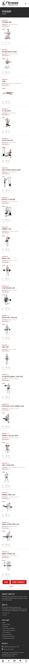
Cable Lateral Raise (8, 465)
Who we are (6, 613)
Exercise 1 (5, 20)
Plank (3, 81)
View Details (5, 26)
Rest (9, 44)
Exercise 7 (5, 197)
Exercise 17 (5, 492)
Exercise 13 (5, 374)
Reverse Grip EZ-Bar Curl (9, 317)
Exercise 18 (5, 522)
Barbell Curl (6, 258)
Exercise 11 (5, 315)
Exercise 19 (5, 552)
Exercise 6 (5, 168)
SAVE (6, 582)
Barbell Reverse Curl (8, 554)
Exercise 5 (5, 138)
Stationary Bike (6, 22)
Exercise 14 (5, 404)
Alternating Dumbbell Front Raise (12, 376)
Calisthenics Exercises (9, 636)
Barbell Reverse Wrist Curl (10, 524)
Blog (4, 622)
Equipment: (5, 24)
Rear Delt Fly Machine (8, 199)
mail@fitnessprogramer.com (11, 646)
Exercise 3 (5, 79)
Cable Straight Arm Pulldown (11, 170)
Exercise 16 (5, 463)
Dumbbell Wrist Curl (8, 495)
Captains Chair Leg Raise (9, 52)
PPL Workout (6, 632)
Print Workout (18, 582)
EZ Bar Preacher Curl (8, 288)
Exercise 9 (5, 256)
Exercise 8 (5, 227)
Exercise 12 (5, 345)
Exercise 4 (5, 109)
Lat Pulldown (6, 111)
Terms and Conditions (9, 628)
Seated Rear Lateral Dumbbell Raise (13, 406)
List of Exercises (7, 634)
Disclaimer (5, 626)
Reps (6, 44)
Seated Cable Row (7, 140)
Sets (3, 44)
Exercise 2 (5, 50)
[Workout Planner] (10, 3)
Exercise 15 (5, 433)
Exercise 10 (5, 286)
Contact (5, 615)
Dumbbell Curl (6, 229)
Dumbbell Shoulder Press (10, 435)
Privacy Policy (6, 624)
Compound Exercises (8, 638)
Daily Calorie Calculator (9, 630)
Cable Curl (5, 347)
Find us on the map (8, 649)
